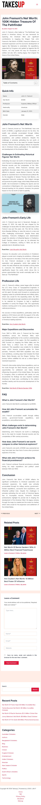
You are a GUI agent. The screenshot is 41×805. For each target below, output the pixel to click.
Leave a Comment (9, 553)
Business (5, 747)
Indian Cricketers (7, 759)
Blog (3, 744)
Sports (4, 775)
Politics (18, 553)
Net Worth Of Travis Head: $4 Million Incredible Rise (18, 705)
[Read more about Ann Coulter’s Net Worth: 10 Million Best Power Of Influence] (20, 567)
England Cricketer (8, 753)
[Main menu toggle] (37, 4)
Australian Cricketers (8, 734)
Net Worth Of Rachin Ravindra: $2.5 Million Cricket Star (19, 713)
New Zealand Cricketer (9, 765)
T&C (20, 794)
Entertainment (6, 756)
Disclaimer (20, 799)
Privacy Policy (20, 796)
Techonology (6, 778)
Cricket (4, 750)
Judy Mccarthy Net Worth (18, 249)
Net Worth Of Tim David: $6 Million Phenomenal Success (20, 720)
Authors (4, 737)
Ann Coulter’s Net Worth (17, 324)
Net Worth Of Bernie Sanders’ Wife (21, 388)
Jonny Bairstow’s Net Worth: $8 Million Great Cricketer (19, 716)
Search (4, 686)
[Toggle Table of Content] (35, 83)
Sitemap (20, 801)
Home (21, 792)
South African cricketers (10, 772)
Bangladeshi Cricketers (9, 740)
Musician (5, 762)
